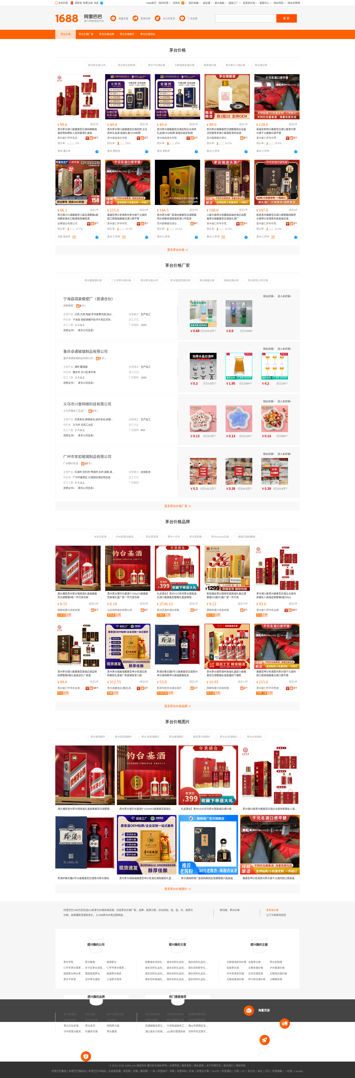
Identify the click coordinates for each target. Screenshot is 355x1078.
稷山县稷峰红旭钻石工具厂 (181, 1020)
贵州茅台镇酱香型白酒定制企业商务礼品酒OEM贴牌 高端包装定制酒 (176, 131)
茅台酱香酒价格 (93, 280)
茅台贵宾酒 (152, 536)
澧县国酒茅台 (92, 973)
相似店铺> (269, 296)
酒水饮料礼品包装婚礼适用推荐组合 (186, 973)
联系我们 (228, 1065)
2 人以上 (80, 430)
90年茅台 (112, 1020)
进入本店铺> (284, 296)
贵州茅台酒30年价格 (151, 280)
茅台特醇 (90, 1014)
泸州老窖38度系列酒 (127, 536)
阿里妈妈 (182, 1071)
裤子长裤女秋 (152, 1014)
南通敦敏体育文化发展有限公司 (162, 1025)
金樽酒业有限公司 (67, 223)
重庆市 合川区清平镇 (84, 372)
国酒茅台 (111, 962)
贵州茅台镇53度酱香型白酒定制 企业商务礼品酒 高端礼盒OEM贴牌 (127, 131)
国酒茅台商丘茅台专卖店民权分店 (81, 973)
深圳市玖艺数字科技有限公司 (204, 1031)
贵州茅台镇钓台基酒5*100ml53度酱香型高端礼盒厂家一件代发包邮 (127, 595)
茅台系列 (90, 1025)
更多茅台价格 (175, 249)
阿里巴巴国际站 (77, 1071)
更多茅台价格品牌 (175, 706)
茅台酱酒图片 (176, 736)
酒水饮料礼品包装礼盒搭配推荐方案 (208, 962)
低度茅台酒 (233, 967)
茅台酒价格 (261, 65)
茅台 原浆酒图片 (150, 736)
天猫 (135, 1071)
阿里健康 (277, 1071)
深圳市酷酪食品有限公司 (202, 1020)
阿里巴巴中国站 (97, 1071)
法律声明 (174, 1065)
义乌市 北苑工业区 (83, 424)
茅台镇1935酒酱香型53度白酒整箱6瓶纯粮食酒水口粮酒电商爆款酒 (78, 217)
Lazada (298, 1071)
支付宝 (251, 1071)
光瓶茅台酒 (254, 962)
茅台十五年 (174, 536)
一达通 (288, 1071)
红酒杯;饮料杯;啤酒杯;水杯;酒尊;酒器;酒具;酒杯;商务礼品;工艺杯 (95, 472)
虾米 (191, 1071)
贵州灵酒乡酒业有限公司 (170, 610)
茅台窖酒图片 (98, 736)
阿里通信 (227, 1071)
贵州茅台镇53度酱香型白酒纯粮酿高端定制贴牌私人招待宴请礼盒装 (77, 131)
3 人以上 (80, 325)
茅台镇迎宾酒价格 (180, 280)
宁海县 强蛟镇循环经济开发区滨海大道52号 (93, 319)
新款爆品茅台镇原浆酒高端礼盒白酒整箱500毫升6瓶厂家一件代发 (226, 595)
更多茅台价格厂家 (175, 506)
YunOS (215, 1071)
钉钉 (267, 1071)
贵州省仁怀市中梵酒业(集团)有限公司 (267, 138)
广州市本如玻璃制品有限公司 (87, 457)
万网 (236, 1071)
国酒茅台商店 (114, 973)
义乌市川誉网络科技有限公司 (87, 404)
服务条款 (186, 1065)
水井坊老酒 (100, 536)
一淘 (152, 1071)
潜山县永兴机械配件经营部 (160, 1031)
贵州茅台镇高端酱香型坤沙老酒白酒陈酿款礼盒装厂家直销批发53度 (127, 673)
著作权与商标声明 (157, 1065)
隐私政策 (199, 1065)
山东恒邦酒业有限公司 (119, 610)
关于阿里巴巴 (213, 1065)
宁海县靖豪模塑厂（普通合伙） (89, 299)
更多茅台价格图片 (175, 888)
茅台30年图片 (254, 736)
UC (243, 1071)
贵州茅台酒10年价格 (99, 65)
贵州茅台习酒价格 (235, 65)
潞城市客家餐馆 (197, 1014)
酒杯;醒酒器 (81, 367)
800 (143, 430)
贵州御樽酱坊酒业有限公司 (218, 138)
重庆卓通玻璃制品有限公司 (85, 351)
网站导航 (241, 1065)
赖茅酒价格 (210, 65)
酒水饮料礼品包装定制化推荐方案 (206, 979)
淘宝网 (126, 1071)
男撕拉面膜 (151, 1020)
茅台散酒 (90, 962)
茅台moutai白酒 (220, 536)
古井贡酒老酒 (255, 973)
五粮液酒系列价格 (236, 962)
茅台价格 (235, 910)
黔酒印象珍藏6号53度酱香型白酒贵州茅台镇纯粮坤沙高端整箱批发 (177, 673)
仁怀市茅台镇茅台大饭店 (120, 967)
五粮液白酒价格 (278, 973)
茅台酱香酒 (70, 1014)
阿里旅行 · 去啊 (166, 1071)
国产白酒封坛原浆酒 (118, 1014)
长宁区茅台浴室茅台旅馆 (98, 967)
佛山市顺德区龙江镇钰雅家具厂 (205, 1025)
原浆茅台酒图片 (201, 736)
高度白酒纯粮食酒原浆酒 (250, 536)
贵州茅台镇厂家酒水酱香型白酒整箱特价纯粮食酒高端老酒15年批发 (176, 217)
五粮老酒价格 (255, 967)
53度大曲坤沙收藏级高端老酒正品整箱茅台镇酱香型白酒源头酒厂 (226, 217)
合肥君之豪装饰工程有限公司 (183, 1014)
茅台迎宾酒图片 (123, 736)
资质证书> (69, 330)
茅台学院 (68, 962)
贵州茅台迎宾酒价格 (129, 65)
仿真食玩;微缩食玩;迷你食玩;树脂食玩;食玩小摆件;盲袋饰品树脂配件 (95, 419)
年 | (83, 305)
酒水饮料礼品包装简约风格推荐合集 (164, 973)
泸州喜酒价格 (277, 967)
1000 (143, 377)
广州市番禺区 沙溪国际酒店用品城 (91, 477)
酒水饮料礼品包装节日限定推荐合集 (186, 962)
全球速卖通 (114, 1071)
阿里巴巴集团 (59, 1071)
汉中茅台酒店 (92, 979)
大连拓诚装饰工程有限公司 (181, 1025)
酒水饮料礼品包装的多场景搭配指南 (208, 973)
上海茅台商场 (114, 979)
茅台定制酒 (195, 536)
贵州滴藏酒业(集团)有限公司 (120, 688)
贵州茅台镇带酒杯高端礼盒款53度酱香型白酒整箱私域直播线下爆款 (226, 673)
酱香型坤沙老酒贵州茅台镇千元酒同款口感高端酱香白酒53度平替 (127, 217)
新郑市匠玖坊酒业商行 (169, 688)
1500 (143, 325)
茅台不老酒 (69, 979)
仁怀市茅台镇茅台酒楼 (75, 967)
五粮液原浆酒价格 (184, 65)
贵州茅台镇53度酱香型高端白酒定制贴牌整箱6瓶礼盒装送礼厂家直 (77, 673)
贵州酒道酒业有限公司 (118, 138)
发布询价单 (272, 910)
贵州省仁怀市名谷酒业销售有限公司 (69, 138)
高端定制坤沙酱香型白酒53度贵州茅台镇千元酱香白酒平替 (276, 131)
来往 (259, 1071)
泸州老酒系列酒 (235, 973)
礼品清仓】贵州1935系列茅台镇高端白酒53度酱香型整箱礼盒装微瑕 (176, 595)
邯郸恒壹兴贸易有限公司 (71, 610)
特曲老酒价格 (231, 280)
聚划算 (144, 1071)
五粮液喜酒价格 (235, 979)
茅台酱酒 (112, 1031)
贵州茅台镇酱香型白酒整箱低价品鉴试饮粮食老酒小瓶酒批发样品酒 (226, 131)
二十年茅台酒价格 (121, 280)
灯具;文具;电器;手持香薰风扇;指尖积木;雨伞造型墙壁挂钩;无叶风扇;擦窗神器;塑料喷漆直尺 (95, 314)
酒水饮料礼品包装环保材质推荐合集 (164, 967)
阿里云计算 (203, 1071)
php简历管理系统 (176, 1031)
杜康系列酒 (91, 1031)
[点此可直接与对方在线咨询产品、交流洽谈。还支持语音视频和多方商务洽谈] (97, 151)
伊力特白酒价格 (256, 979)
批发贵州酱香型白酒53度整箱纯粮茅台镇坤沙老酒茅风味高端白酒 (276, 217)
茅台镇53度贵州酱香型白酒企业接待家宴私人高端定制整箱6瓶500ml (276, 595)
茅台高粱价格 (206, 280)
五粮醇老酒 (276, 979)
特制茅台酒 (113, 1025)
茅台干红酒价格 (156, 65)
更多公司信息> (86, 330)
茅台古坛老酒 (71, 1025)
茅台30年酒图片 (228, 736)
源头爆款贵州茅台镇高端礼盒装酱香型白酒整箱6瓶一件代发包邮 (77, 595)
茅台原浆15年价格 (258, 280)
